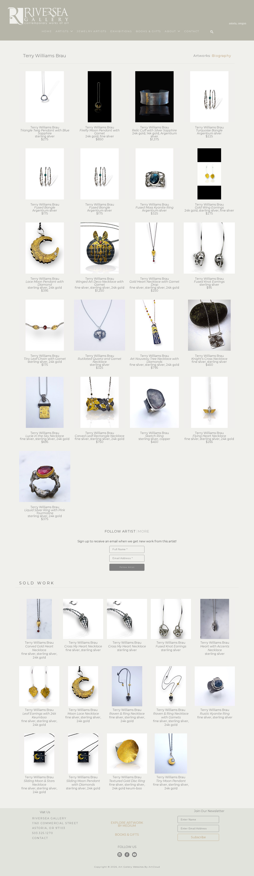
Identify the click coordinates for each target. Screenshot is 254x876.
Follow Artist (127, 567)
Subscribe (198, 837)
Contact (40, 838)
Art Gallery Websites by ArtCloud (139, 866)
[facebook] (127, 854)
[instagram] (119, 854)
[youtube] (134, 854)
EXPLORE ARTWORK (127, 823)
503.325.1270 (42, 833)
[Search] (211, 31)
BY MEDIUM (127, 825)
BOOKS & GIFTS (127, 834)
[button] (64, 31)
